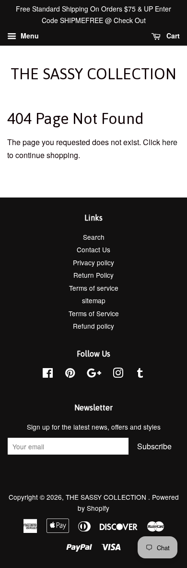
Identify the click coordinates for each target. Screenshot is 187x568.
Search (94, 237)
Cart (172, 35)
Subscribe (154, 446)
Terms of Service (94, 313)
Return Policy (93, 275)
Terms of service (93, 288)
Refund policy (93, 326)
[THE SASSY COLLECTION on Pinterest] (70, 374)
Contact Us (93, 249)
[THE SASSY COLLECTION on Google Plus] (94, 374)
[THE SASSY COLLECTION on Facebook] (47, 374)
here (169, 142)
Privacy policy (93, 262)
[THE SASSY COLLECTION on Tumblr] (140, 374)
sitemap (93, 300)
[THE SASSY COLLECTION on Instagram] (118, 374)
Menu (29, 35)
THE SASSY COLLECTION (93, 74)
